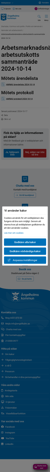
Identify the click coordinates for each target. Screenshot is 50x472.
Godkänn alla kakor (25, 242)
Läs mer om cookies (13, 232)
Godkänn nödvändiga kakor (25, 251)
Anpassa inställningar (25, 260)
